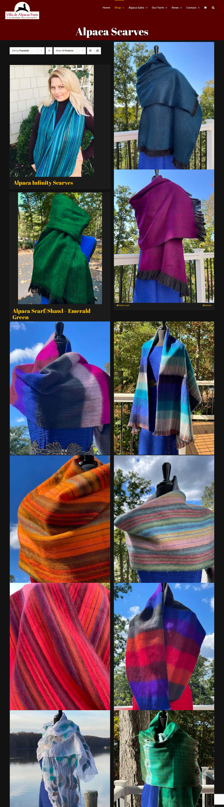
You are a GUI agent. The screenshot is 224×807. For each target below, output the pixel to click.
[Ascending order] (49, 50)
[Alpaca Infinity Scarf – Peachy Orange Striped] (60, 649)
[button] (213, 7)
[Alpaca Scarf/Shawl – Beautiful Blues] (164, 388)
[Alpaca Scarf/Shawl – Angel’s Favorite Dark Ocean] (164, 108)
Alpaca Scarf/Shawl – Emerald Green (51, 314)
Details (208, 305)
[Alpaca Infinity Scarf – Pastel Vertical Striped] (164, 522)
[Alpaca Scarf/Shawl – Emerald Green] (60, 248)
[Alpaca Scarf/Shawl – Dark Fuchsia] (164, 236)
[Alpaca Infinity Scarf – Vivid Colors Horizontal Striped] (164, 649)
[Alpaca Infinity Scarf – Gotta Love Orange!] (60, 522)
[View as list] (97, 50)
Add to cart (124, 305)
